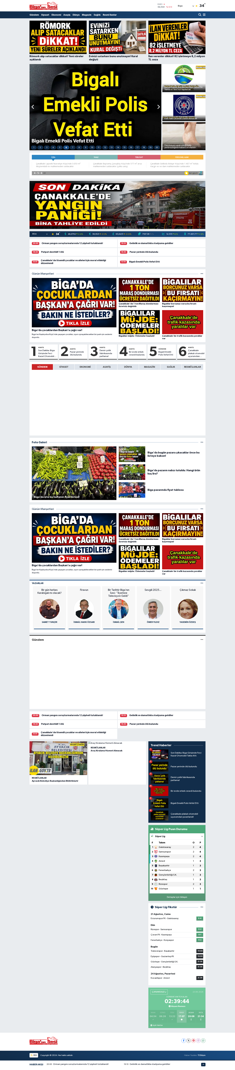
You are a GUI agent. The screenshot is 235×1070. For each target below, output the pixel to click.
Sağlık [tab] (171, 367)
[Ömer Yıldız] (117, 609)
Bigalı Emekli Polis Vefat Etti (144, 262)
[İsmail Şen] (83, 609)
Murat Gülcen (186, 622)
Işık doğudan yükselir (187, 590)
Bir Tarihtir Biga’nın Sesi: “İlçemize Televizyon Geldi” (83, 593)
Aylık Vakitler (158, 1025)
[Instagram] (198, 1040)
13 (111, 147)
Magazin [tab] (149, 367)
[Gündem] (202, 640)
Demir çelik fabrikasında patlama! (106, 353)
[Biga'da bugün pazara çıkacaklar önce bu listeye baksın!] (132, 454)
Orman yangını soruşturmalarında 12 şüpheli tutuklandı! (72, 243)
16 (131, 147)
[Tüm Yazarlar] (202, 583)
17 (137, 147)
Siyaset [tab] (63, 367)
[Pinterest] (193, 1040)
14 (118, 147)
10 (92, 147)
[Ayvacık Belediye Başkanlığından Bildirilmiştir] (58, 758)
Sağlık (97, 15)
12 (105, 147)
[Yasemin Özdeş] (152, 609)
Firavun (48, 590)
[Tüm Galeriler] (202, 442)
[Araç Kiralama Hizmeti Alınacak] (117, 743)
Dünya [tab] (128, 367)
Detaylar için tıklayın (177, 897)
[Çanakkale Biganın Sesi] (44, 6)
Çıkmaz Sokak (152, 590)
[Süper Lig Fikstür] (202, 907)
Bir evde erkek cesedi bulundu (137, 353)
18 (144, 147)
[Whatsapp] (203, 1040)
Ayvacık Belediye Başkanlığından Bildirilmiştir (55, 781)
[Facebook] (183, 1040)
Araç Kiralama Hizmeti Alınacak (106, 751)
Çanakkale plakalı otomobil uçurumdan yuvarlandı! (196, 353)
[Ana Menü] (204, 15)
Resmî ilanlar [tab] (192, 367)
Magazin (86, 15)
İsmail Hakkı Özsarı (48, 622)
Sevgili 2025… (117, 590)
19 (150, 147)
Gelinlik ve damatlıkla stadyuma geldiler (151, 243)
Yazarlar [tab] (37, 583)
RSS (35, 1055)
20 (157, 147)
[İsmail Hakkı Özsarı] (48, 609)
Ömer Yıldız (117, 622)
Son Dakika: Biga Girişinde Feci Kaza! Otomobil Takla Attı (46, 353)
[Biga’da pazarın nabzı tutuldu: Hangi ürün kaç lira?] (132, 472)
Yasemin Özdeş (152, 622)
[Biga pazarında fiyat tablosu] (132, 490)
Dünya (76, 15)
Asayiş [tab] (107, 367)
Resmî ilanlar (110, 15)
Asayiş (66, 15)
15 (124, 147)
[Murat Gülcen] (187, 609)
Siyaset (45, 15)
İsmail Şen (83, 622)
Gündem (34, 15)
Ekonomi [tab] (85, 367)
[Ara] (200, 15)
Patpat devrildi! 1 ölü (52, 252)
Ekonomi (56, 15)
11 (98, 147)
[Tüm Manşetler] (202, 274)
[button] (33, 107)
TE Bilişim (201, 1055)
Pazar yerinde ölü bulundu (144, 252)
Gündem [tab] (42, 367)
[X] (188, 1040)
